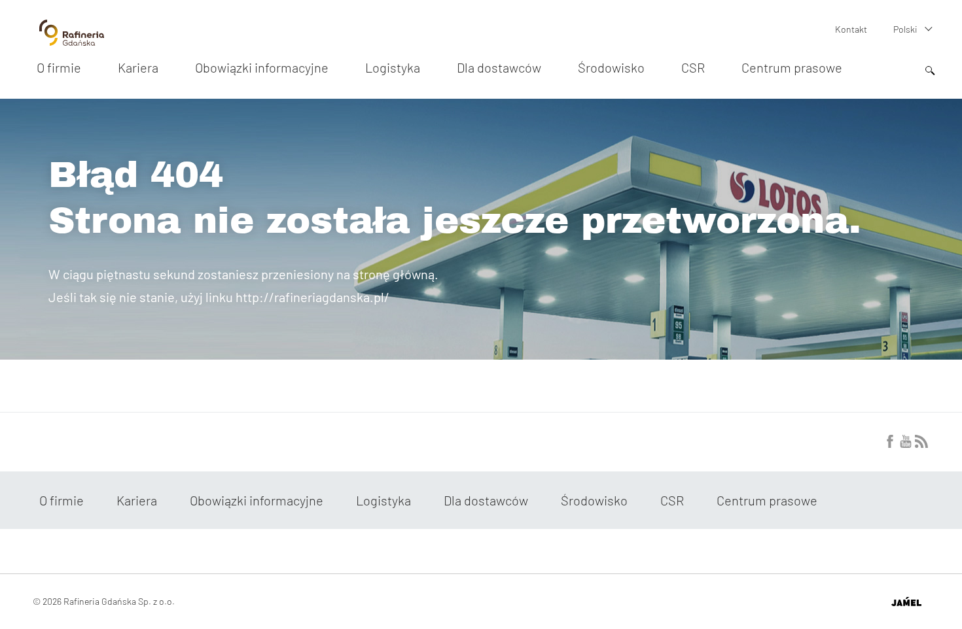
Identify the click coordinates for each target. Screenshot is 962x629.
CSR (693, 67)
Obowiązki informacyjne (262, 67)
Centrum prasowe (791, 67)
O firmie (59, 67)
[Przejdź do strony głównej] (71, 40)
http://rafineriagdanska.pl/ (312, 297)
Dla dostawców (499, 67)
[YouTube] (906, 444)
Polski (905, 29)
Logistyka (392, 67)
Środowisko (611, 67)
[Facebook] (890, 444)
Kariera (138, 67)
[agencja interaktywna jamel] (906, 601)
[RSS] (921, 444)
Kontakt (851, 29)
